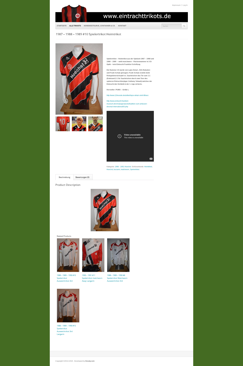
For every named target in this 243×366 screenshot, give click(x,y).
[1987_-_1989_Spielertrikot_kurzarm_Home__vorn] (79, 79)
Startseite (62, 26)
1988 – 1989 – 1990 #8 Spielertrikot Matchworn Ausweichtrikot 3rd (117, 278)
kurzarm (117, 169)
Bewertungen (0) (82, 177)
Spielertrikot (134, 169)
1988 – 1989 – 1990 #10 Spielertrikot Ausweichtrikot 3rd (66, 278)
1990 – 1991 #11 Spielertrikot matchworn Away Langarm (92, 278)
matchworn (125, 169)
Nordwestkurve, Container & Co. (99, 26)
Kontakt (121, 25)
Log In (185, 5)
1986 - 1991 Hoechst (123, 167)
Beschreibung (64, 177)
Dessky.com (89, 361)
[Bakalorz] (95, 123)
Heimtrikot (148, 167)
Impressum (176, 5)
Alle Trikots (75, 26)
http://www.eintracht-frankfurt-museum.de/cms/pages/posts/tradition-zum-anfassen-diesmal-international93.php (127, 104)
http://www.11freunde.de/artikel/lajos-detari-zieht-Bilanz (127, 95)
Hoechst (110, 169)
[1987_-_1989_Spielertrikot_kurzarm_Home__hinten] (62, 123)
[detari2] (79, 123)
